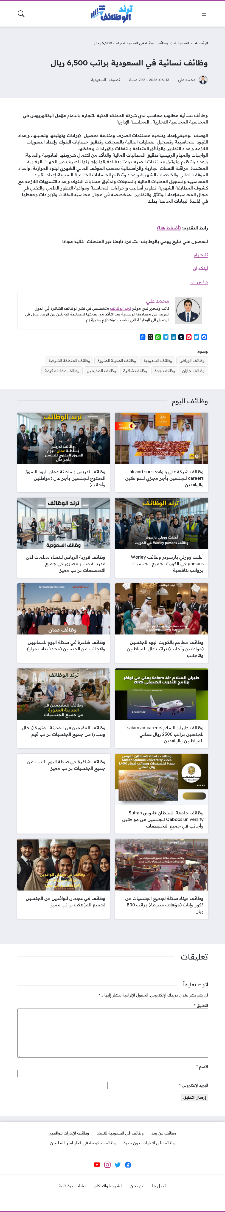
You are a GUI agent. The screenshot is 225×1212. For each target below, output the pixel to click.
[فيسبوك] (127, 1164)
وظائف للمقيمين (101, 370)
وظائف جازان (193, 370)
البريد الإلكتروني (193, 1085)
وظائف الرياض (192, 360)
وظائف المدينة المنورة (116, 360)
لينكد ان (200, 268)
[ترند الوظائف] (112, 13)
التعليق (201, 1005)
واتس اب (199, 281)
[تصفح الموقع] (203, 13)
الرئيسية (201, 43)
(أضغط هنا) (169, 228)
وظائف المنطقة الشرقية (69, 360)
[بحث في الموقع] (21, 13)
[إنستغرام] (107, 1164)
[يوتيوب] (97, 1164)
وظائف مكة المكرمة (62, 370)
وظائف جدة (164, 370)
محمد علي (187, 79)
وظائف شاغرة (135, 370)
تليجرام (201, 254)
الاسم (202, 1066)
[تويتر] (117, 1164)
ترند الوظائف (120, 308)
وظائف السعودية (158, 360)
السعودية (181, 43)
